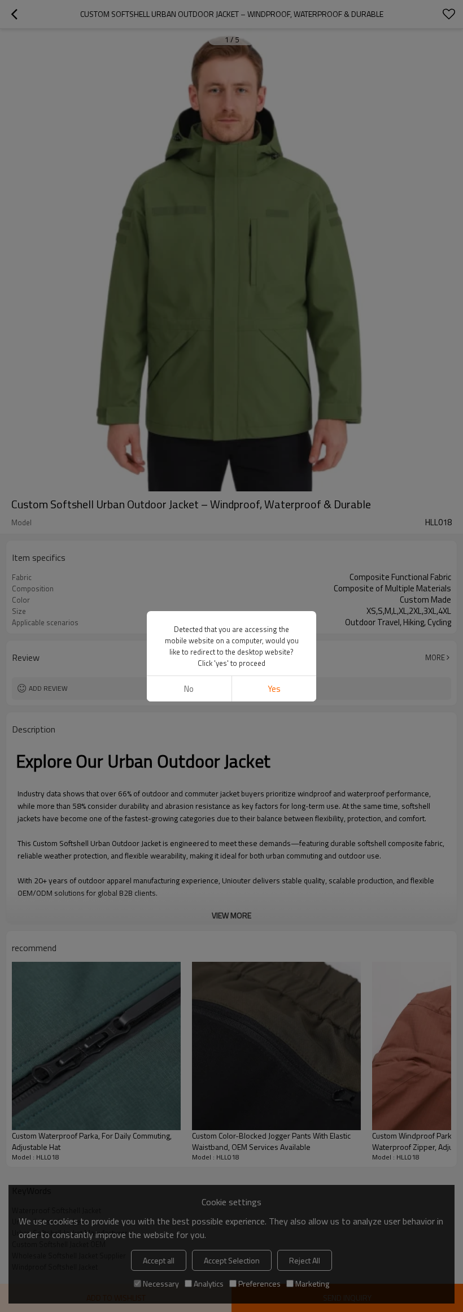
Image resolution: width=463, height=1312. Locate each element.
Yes (274, 688)
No (189, 688)
